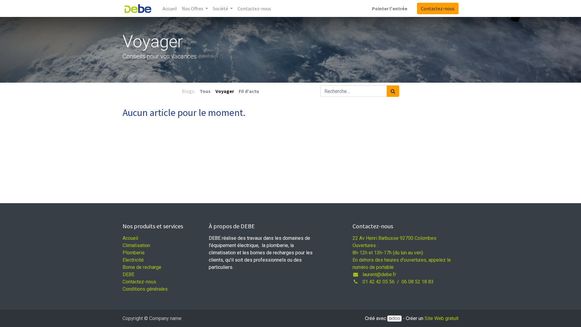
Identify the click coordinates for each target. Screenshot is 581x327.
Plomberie (134, 253)
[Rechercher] (393, 91)
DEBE (128, 274)
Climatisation (136, 245)
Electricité (133, 260)
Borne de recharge (142, 267)
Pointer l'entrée (389, 8)
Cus (139, 282)
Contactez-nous (438, 8)
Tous (205, 91)
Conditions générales (145, 289)
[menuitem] (169, 8)
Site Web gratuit (441, 318)
